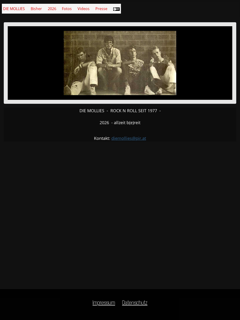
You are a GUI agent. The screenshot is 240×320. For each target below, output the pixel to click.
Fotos (67, 8)
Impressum (104, 302)
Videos (84, 8)
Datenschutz (134, 302)
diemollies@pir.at (128, 138)
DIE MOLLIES (14, 8)
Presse (101, 8)
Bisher (36, 8)
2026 (52, 8)
